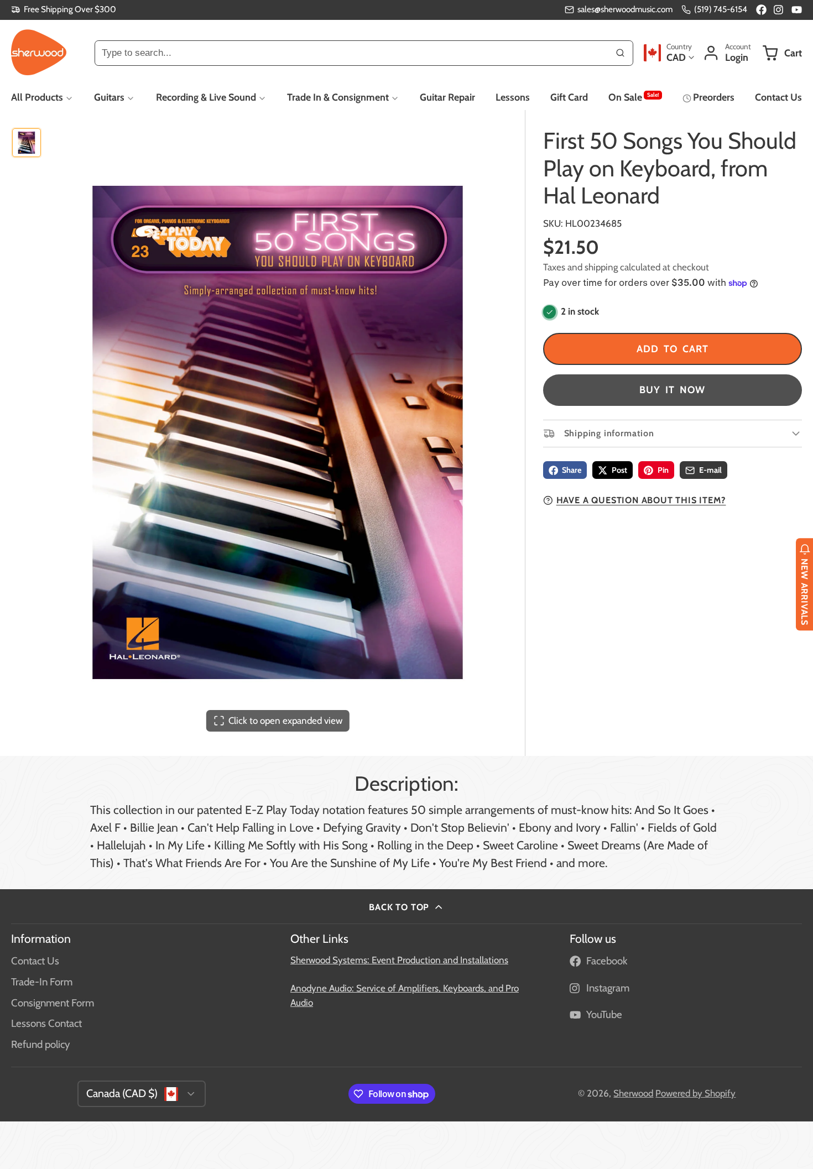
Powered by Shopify (695, 1093)
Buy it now (672, 390)
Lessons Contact (46, 1023)
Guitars (109, 97)
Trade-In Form (41, 981)
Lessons (513, 97)
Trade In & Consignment (338, 97)
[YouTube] (796, 9)
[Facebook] (761, 9)
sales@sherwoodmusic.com (625, 9)
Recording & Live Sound (206, 97)
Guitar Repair (447, 97)
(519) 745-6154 (720, 9)
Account (726, 52)
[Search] (620, 52)
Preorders (713, 97)
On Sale (633, 97)
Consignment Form (52, 1002)
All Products (37, 97)
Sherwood (633, 1093)
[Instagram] (779, 9)
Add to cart (672, 349)
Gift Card (569, 97)
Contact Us (778, 97)
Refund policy (40, 1044)
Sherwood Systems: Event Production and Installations (399, 960)
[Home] (38, 52)
